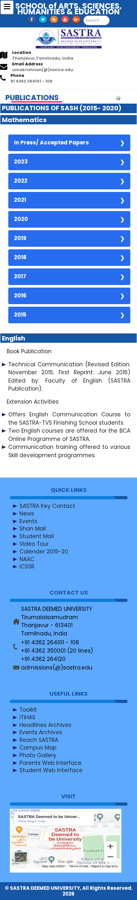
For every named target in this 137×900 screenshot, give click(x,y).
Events (28, 521)
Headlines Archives (45, 724)
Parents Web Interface (50, 762)
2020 (21, 219)
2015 (20, 314)
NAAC (26, 559)
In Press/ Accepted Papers (51, 142)
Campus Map (37, 747)
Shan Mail (32, 528)
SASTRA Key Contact (47, 506)
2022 (20, 181)
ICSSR (26, 566)
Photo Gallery (37, 755)
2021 (20, 200)
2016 (20, 295)
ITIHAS (27, 717)
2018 (20, 257)
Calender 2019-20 (43, 551)
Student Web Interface (51, 770)
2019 (20, 238)
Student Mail (36, 536)
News (26, 513)
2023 (21, 161)
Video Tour (34, 544)
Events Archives (40, 732)
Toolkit (28, 709)
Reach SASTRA (38, 740)
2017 (20, 276)
